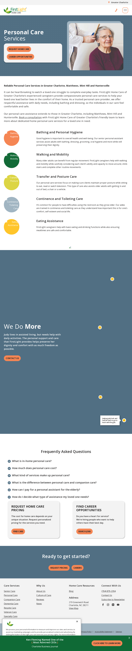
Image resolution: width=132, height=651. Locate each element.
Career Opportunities (20, 56)
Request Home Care (19, 49)
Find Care (18, 531)
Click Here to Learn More (106, 643)
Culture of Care (43, 595)
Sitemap (119, 631)
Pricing (59, 567)
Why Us (40, 585)
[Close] (77, 621)
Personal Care (11, 595)
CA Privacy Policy (85, 631)
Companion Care (12, 599)
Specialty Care (10, 616)
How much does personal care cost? (34, 468)
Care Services (11, 585)
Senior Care (9, 591)
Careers (77, 567)
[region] (41, 634)
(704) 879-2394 (108, 591)
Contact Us (12, 358)
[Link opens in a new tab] (103, 604)
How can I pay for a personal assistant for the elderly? (46, 489)
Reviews (40, 599)
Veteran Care (10, 612)
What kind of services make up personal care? (41, 475)
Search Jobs (84, 531)
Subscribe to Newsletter (113, 599)
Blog (71, 591)
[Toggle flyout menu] (125, 10)
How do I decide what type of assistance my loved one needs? (50, 497)
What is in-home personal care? (32, 461)
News (39, 603)
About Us (40, 591)
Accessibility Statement (103, 631)
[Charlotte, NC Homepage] (15, 10)
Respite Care (10, 608)
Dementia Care (11, 603)
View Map (73, 608)
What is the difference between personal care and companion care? (54, 482)
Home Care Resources (81, 585)
